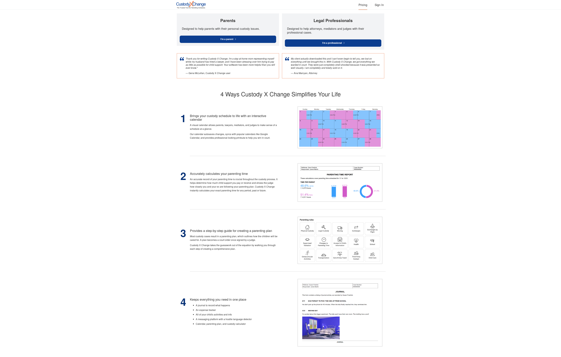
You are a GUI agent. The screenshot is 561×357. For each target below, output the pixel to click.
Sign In (379, 5)
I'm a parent (226, 39)
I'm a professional (332, 43)
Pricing (363, 5)
